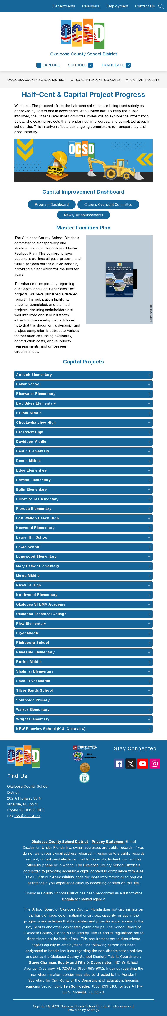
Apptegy (93, 1010)
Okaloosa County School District (36, 80)
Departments (64, 6)
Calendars (91, 6)
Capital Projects (145, 80)
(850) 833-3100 (32, 810)
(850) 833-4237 (27, 816)
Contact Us (145, 6)
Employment (117, 6)
